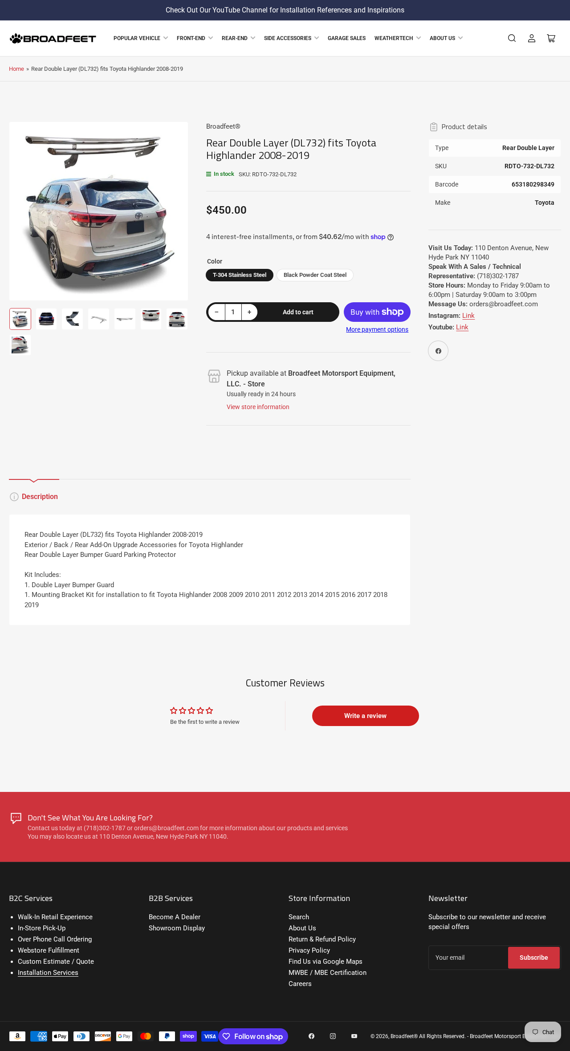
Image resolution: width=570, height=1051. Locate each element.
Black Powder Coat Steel (315, 275)
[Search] (512, 38)
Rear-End (235, 38)
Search (299, 917)
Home (16, 68)
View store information (258, 406)
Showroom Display (177, 928)
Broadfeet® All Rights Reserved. (428, 1036)
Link (468, 316)
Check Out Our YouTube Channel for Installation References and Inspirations (285, 10)
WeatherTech (394, 38)
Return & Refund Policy (322, 939)
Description (40, 496)
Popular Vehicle (137, 38)
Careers (300, 984)
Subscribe (534, 957)
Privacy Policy (309, 950)
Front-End (191, 38)
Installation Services (48, 973)
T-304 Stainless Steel (239, 275)
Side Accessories (287, 38)
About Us (442, 38)
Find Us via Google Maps (325, 962)
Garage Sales (347, 38)
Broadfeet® (223, 126)
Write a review (365, 716)
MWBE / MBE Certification (327, 973)
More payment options (377, 329)
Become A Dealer (174, 917)
